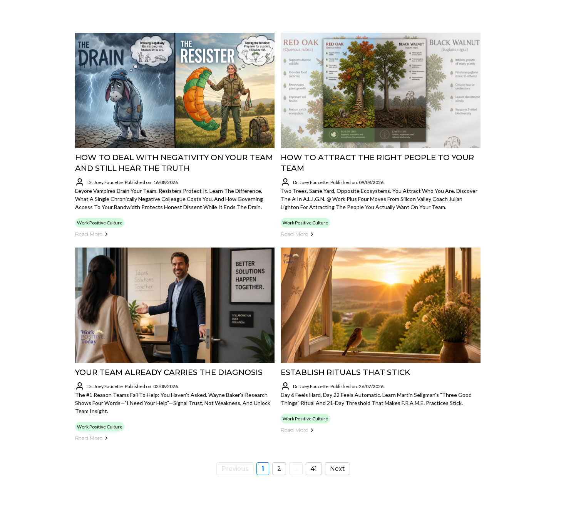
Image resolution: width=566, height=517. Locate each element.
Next (337, 468)
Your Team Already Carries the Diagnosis (169, 372)
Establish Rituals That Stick (345, 372)
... (296, 468)
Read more (88, 234)
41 (314, 468)
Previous (234, 468)
